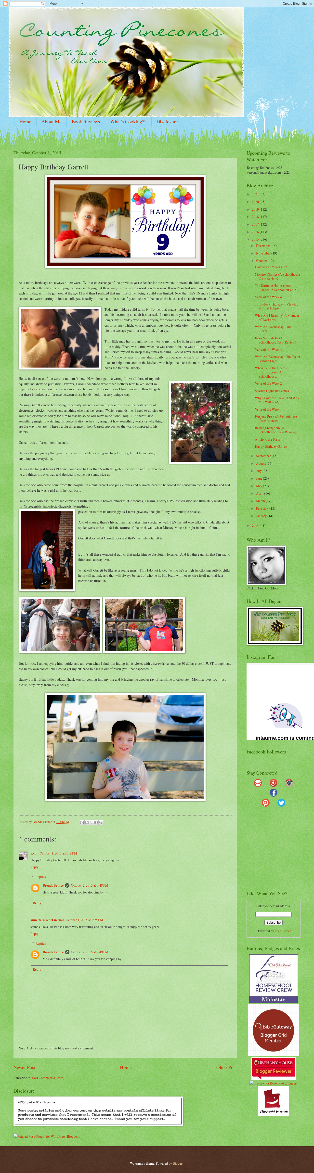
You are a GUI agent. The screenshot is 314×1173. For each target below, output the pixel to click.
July (259, 470)
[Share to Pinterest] (100, 822)
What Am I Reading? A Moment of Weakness (277, 317)
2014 (256, 525)
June (259, 478)
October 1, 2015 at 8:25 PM (84, 920)
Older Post (226, 1067)
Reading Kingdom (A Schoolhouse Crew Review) (275, 429)
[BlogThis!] (86, 822)
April (260, 493)
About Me (51, 121)
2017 (256, 224)
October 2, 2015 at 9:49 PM (89, 952)
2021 (256, 194)
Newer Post (24, 1067)
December (263, 245)
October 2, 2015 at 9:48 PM (89, 885)
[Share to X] (91, 822)
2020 (256, 201)
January (261, 515)
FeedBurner (283, 931)
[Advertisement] (277, 850)
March (261, 500)
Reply (34, 867)
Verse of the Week (267, 409)
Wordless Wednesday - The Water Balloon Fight (277, 358)
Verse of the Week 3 (268, 349)
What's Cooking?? (128, 121)
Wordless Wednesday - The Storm (273, 328)
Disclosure (167, 121)
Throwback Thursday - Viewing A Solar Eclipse (276, 306)
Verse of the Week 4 (268, 296)
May (259, 486)
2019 (256, 209)
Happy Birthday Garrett (271, 446)
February (262, 508)
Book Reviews (86, 121)
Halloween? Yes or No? (271, 267)
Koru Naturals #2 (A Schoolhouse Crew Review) (275, 340)
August (261, 463)
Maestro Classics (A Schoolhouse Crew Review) (277, 276)
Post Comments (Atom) (48, 1077)
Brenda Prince (53, 885)
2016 (256, 232)
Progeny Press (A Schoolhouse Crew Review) (276, 418)
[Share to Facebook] (96, 822)
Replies (41, 876)
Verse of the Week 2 (268, 383)
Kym (34, 853)
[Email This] (82, 822)
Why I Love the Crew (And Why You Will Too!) (277, 399)
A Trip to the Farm (267, 439)
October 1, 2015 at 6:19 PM (58, 853)
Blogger (178, 1163)
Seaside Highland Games (272, 390)
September (264, 455)
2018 (256, 216)
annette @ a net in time (47, 920)
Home (25, 121)
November (263, 253)
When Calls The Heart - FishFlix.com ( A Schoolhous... (271, 372)
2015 (256, 239)
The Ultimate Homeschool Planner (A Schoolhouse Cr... (276, 287)
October (262, 260)
